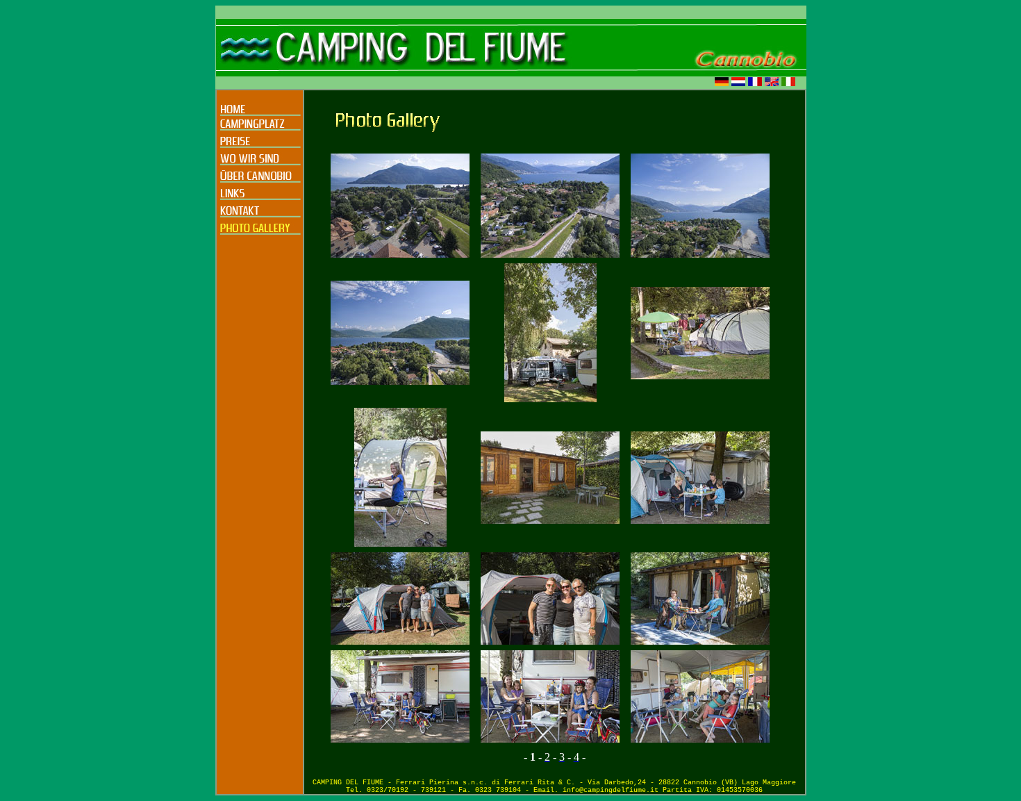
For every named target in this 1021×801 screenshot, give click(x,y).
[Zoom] (400, 254)
